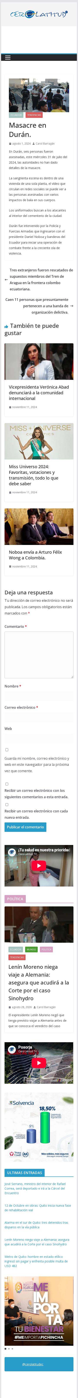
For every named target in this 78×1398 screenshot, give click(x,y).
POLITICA (46, 949)
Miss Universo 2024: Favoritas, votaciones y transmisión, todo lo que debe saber (33, 475)
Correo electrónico (21, 707)
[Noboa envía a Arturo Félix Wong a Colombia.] (39, 511)
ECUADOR (16, 115)
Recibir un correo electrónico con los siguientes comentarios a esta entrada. (36, 793)
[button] (5, 1349)
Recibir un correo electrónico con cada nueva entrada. (36, 814)
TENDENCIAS (34, 115)
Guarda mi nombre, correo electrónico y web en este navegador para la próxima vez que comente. (37, 764)
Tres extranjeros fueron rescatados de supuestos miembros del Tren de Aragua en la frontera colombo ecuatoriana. (41, 279)
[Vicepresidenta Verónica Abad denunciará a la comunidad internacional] (39, 346)
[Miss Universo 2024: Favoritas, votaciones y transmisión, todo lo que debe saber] (39, 426)
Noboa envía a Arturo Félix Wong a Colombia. (35, 555)
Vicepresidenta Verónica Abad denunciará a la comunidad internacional (39, 392)
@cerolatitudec (32, 1364)
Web (8, 728)
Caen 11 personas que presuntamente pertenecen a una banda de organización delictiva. (36, 306)
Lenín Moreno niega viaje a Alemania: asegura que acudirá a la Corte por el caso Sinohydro (38, 982)
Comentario (16, 626)
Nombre (13, 686)
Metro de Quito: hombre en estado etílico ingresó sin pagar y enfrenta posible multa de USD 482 (36, 1261)
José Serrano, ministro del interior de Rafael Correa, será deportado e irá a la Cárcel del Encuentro (35, 1188)
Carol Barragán (45, 143)
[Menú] (8, 57)
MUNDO (31, 949)
